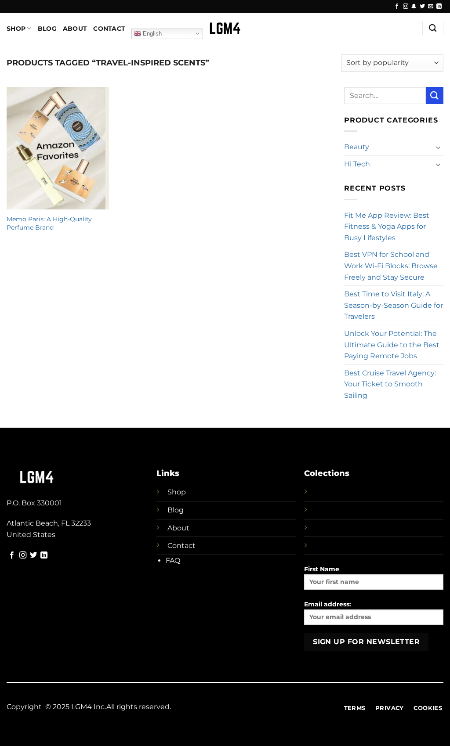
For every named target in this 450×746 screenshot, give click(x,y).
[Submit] (434, 95)
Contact (109, 28)
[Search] (432, 28)
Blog (47, 28)
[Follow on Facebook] (396, 7)
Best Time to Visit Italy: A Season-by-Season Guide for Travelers (393, 305)
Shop (16, 28)
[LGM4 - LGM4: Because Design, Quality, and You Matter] (225, 28)
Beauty (356, 147)
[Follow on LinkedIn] (439, 7)
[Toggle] (438, 147)
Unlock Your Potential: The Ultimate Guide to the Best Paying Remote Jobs (391, 344)
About (75, 28)
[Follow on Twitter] (422, 7)
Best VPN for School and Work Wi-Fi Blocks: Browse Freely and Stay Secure (391, 265)
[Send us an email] (430, 7)
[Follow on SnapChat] (414, 7)
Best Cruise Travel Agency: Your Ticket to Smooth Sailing (390, 384)
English (151, 33)
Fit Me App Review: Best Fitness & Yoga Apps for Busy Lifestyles (386, 226)
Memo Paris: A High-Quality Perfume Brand (49, 223)
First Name (321, 569)
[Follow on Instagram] (405, 7)
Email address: (327, 604)
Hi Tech (357, 164)
